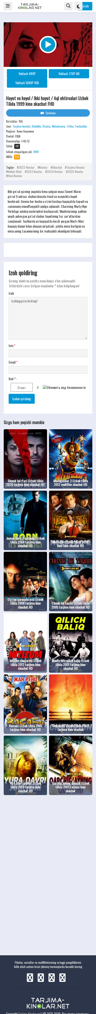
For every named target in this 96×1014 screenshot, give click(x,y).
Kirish (85, 5)
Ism (12, 345)
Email (13, 362)
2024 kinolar (55, 171)
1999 (36, 152)
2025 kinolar (75, 171)
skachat (57, 167)
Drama (46, 126)
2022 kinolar (26, 167)
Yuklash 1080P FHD (27, 82)
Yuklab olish (15, 171)
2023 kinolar (34, 171)
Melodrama (58, 126)
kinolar (43, 167)
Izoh (11, 293)
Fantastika (81, 126)
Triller (70, 126)
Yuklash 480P (27, 73)
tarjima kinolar (75, 167)
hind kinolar (15, 176)
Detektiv (36, 126)
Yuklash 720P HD (69, 73)
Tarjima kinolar (21, 126)
